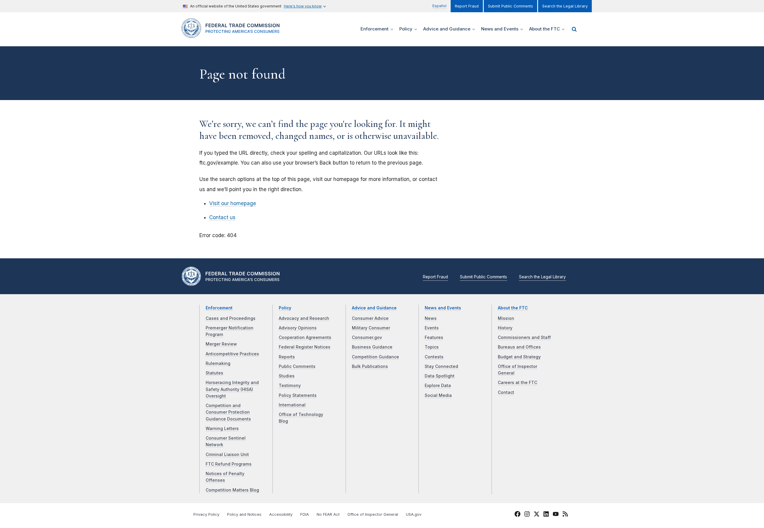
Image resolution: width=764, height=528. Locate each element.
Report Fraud (467, 6)
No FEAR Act (328, 514)
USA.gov (413, 514)
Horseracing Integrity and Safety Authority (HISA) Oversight (232, 389)
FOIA (304, 514)
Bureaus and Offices (519, 347)
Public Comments (297, 366)
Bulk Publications (370, 366)
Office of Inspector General (372, 514)
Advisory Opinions (298, 328)
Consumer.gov (367, 337)
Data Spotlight (440, 376)
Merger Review (221, 344)
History (505, 328)
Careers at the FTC (517, 382)
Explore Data (438, 385)
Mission (506, 318)
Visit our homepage (232, 203)
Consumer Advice (370, 318)
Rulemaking (218, 363)
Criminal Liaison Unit (227, 454)
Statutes (214, 373)
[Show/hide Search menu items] (574, 29)
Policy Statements (298, 395)
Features (434, 337)
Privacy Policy (206, 514)
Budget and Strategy (519, 356)
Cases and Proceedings (230, 318)
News (431, 318)
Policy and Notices (244, 514)
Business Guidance (372, 347)
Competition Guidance (375, 356)
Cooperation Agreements (305, 337)
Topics (432, 347)
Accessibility (280, 514)
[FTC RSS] (565, 515)
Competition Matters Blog (232, 490)
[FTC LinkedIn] (546, 515)
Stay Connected (441, 366)
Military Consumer (371, 328)
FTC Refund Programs (229, 464)
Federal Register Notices (304, 347)
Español (439, 6)
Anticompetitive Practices (232, 354)
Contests (434, 356)
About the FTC (513, 308)
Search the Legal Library (565, 6)
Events (432, 328)
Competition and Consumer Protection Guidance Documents (228, 412)
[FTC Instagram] (527, 515)
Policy (285, 308)
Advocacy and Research (304, 318)
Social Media (438, 395)
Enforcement (219, 308)
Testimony (290, 385)
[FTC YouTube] (556, 515)
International (292, 405)
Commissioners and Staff (524, 337)
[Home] (232, 34)
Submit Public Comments (510, 6)
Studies (287, 376)
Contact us (222, 217)
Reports (287, 356)
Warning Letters (222, 428)
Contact (506, 392)
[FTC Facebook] (517, 515)
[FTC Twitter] (537, 514)
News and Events (443, 308)
